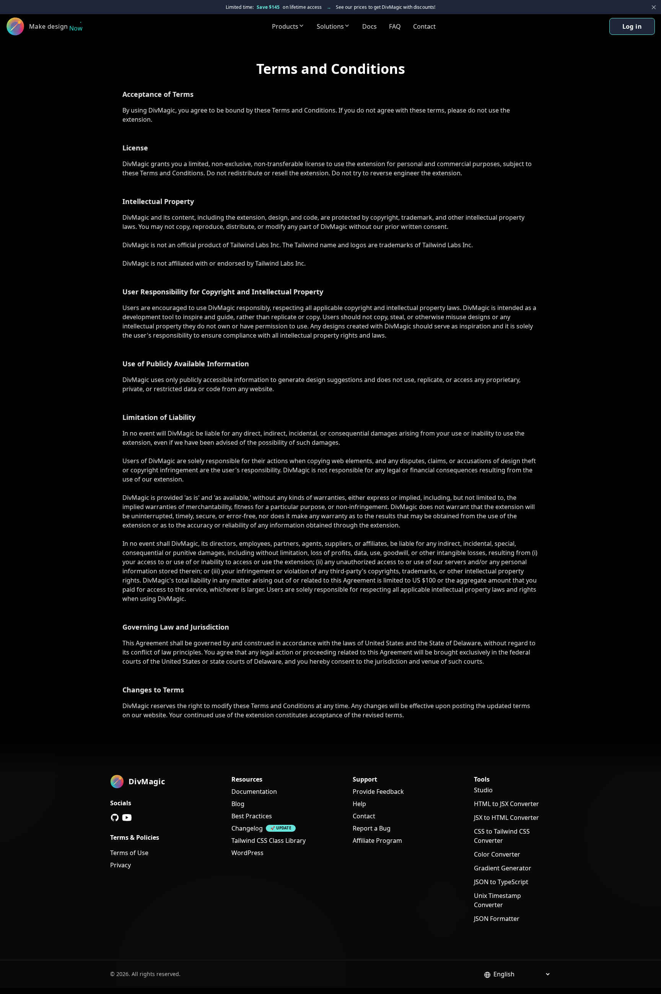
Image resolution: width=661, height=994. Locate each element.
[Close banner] (654, 7)
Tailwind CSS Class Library (268, 840)
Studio (483, 790)
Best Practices (251, 816)
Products (285, 26)
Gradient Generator (502, 868)
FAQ (395, 26)
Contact (424, 26)
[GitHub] (114, 817)
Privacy (120, 865)
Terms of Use (129, 853)
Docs (369, 26)
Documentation (254, 791)
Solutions (330, 26)
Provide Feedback (378, 791)
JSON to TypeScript (501, 882)
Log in (632, 26)
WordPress (247, 853)
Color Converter (497, 854)
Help (359, 804)
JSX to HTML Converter (506, 817)
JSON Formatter (496, 918)
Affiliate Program (377, 840)
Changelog (247, 828)
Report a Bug (372, 828)
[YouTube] (127, 817)
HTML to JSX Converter (506, 804)
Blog (237, 804)
